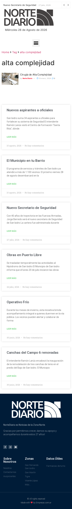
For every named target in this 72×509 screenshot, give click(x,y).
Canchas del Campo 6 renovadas (33, 353)
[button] (36, 43)
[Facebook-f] (5, 447)
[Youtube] (15, 447)
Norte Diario (27, 78)
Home (5, 52)
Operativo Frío (18, 302)
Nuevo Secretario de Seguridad (19, 5)
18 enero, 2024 (44, 78)
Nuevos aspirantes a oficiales (30, 110)
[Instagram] (10, 447)
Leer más (11, 137)
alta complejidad (30, 52)
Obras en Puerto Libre (24, 255)
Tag (14, 52)
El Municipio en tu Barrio (26, 161)
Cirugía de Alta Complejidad (36, 74)
